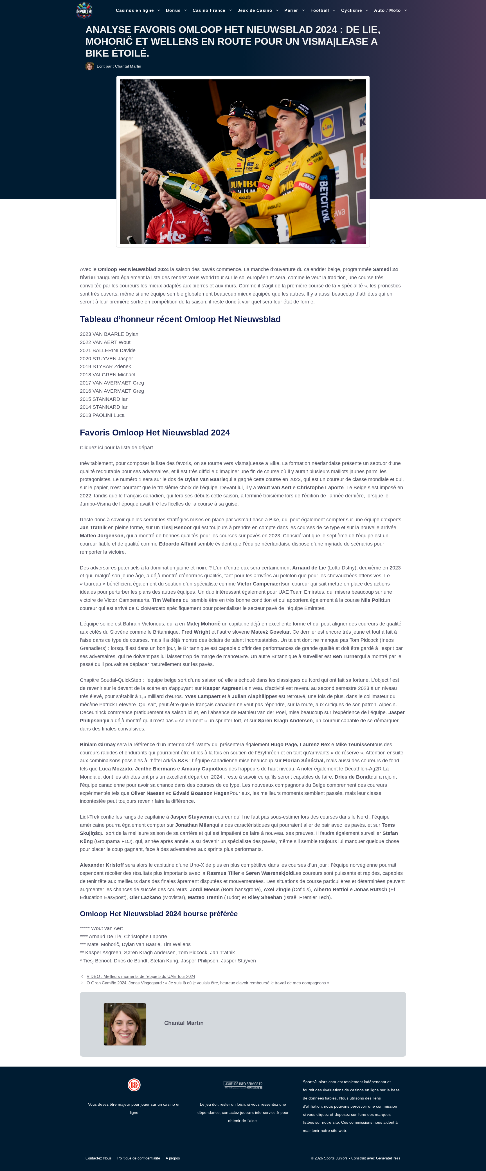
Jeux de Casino (255, 10)
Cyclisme (351, 10)
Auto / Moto (387, 10)
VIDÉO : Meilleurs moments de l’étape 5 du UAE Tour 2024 (141, 976)
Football (319, 10)
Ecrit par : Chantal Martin (119, 66)
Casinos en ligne (135, 10)
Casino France (209, 10)
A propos (173, 1158)
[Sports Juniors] (84, 10)
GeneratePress (388, 1158)
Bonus (173, 10)
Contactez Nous (99, 1158)
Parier (291, 10)
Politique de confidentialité (138, 1158)
